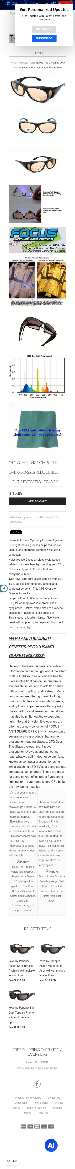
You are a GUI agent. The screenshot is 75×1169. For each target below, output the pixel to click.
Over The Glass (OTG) (45, 517)
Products (23, 62)
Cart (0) (42, 22)
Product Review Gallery (28, 1097)
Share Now (44, 4)
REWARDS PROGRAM (37, 1062)
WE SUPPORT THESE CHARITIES (37, 1068)
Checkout (57, 22)
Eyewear (27, 517)
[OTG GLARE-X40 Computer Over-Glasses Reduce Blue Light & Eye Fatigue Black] (37, 89)
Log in (25, 22)
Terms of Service (36, 1107)
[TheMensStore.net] (37, 40)
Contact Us (54, 1097)
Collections (21, 1102)
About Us (43, 1112)
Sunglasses (15, 522)
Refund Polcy (40, 1102)
